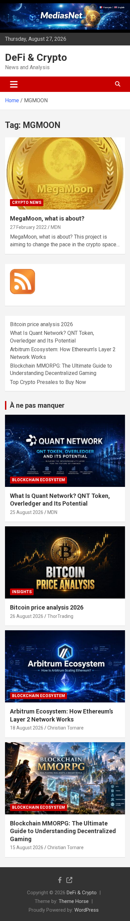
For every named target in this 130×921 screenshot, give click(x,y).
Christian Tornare (65, 728)
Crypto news (26, 202)
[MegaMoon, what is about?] (65, 173)
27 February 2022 (28, 227)
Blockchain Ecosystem (38, 480)
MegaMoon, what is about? (47, 218)
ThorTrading (60, 616)
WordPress (86, 910)
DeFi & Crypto (36, 57)
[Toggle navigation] (14, 84)
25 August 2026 (26, 512)
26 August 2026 (26, 616)
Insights (22, 591)
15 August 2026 (26, 847)
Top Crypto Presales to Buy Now (48, 382)
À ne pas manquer (37, 405)
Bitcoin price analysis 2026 (41, 324)
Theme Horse (74, 901)
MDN (56, 227)
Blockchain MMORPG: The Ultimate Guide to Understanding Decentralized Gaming (63, 831)
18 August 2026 (26, 728)
